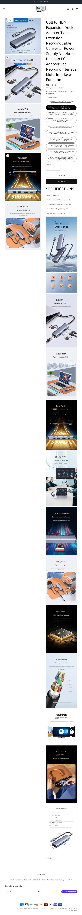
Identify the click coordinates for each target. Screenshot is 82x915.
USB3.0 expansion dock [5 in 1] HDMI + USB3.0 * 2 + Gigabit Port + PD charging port (61, 120)
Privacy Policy (59, 880)
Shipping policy (73, 908)
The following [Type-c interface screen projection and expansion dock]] (62, 127)
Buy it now (61, 181)
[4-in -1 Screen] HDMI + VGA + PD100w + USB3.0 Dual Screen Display (61, 132)
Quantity (48, 164)
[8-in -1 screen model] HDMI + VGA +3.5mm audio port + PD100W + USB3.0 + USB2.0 (61, 139)
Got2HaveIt (24, 908)
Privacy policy (52, 908)
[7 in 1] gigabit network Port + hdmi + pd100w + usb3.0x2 (61, 151)
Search (12, 880)
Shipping (48, 88)
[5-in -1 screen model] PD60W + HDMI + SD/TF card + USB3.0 (61, 146)
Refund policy (43, 908)
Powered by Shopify (33, 908)
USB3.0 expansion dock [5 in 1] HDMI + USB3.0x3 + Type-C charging (61, 107)
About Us (69, 880)
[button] (4, 9)
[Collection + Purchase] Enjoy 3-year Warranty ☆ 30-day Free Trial (62, 102)
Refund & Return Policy (23, 880)
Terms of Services (47, 880)
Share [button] (50, 858)
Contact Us (36, 880)
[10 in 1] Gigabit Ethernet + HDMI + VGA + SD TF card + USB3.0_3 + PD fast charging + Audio (61, 158)
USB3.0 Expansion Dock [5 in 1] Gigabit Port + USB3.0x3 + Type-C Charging (61, 113)
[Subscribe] (38, 891)
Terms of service (62, 908)
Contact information (71, 910)
